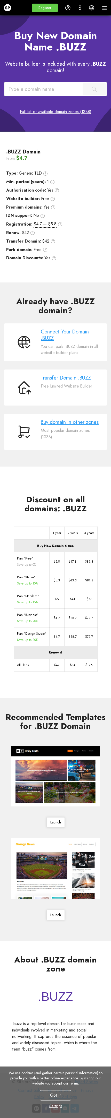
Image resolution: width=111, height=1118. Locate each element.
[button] (45, 8)
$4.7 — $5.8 (45, 224)
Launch (55, 822)
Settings (55, 1105)
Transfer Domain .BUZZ (66, 378)
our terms (70, 1083)
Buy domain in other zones (70, 422)
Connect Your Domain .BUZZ (65, 335)
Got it (55, 1095)
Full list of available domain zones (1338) (55, 112)
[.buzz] (55, 996)
